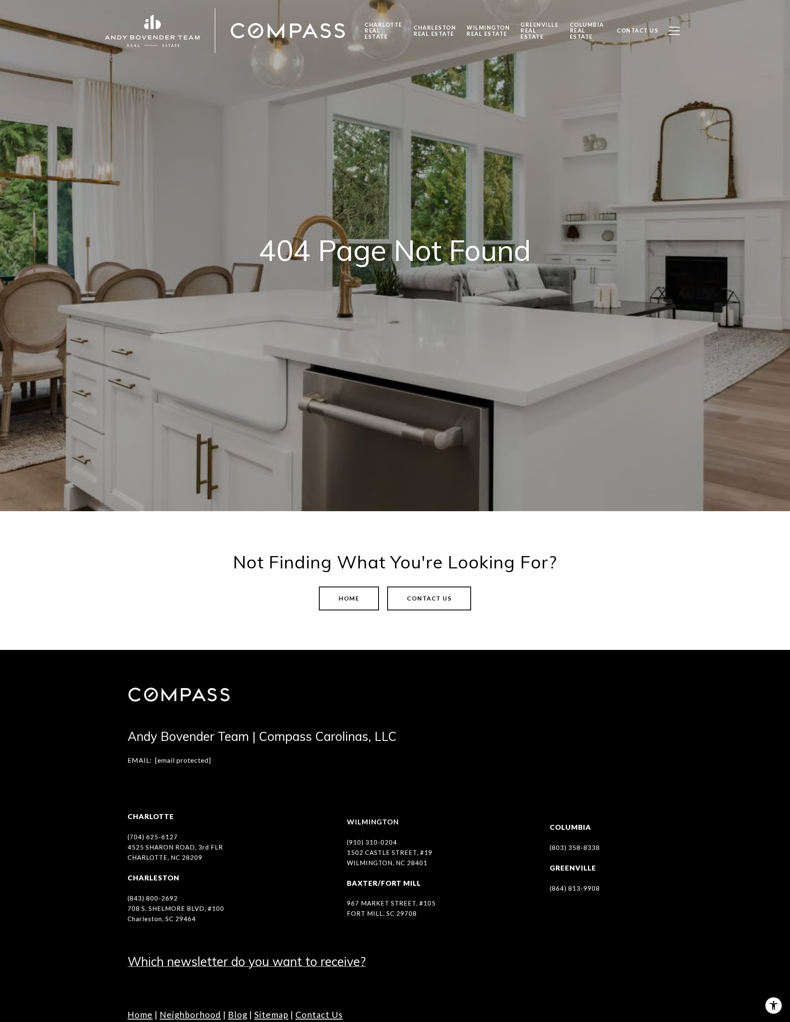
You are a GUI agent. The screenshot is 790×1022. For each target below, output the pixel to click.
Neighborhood (190, 1014)
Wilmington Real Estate (488, 30)
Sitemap (271, 1014)
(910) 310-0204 (372, 842)
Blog (237, 1014)
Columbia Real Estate (587, 30)
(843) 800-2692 (153, 898)
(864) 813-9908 (575, 888)
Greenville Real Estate (539, 30)
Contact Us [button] (429, 598)
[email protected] (183, 760)
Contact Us (319, 1014)
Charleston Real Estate (435, 30)
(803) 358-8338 (575, 847)
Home (349, 598)
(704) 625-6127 (153, 836)
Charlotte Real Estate (383, 30)
